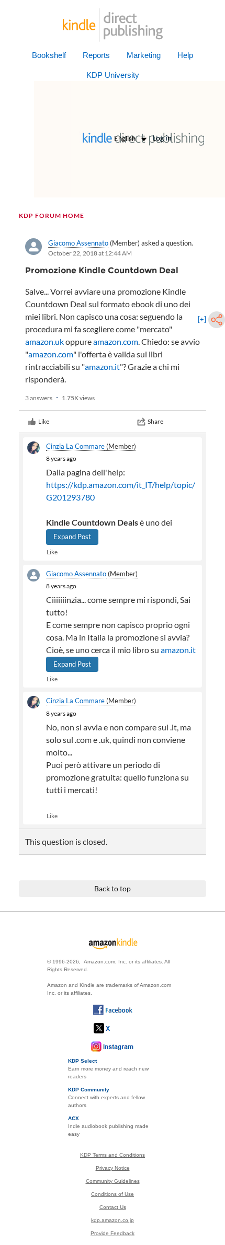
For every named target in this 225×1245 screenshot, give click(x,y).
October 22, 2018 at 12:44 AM (90, 253)
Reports (96, 55)
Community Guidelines (113, 1181)
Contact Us (112, 1207)
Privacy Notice (113, 1168)
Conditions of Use (112, 1194)
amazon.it (102, 366)
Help (185, 55)
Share (155, 421)
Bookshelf (49, 55)
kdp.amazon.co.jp (112, 1220)
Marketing (144, 55)
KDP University (112, 75)
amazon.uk (44, 341)
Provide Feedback (112, 1233)
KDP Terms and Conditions (112, 1155)
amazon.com (115, 341)
